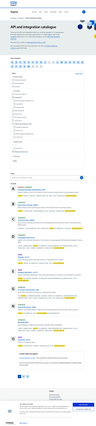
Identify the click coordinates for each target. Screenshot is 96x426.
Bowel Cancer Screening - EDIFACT (28, 205)
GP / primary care (59, 228)
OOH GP (28, 247)
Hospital (20, 195)
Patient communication (53, 313)
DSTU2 (54, 195)
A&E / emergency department (30, 278)
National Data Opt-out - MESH (27, 307)
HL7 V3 (50, 263)
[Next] (27, 376)
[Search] (81, 177)
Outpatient (44, 295)
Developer (21, 18)
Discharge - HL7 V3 (23, 257)
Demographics (40, 247)
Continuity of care (40, 195)
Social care (32, 195)
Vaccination (21, 228)
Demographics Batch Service (26, 237)
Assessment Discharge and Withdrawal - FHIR (31, 190)
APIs (49, 34)
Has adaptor (68, 228)
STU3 (54, 297)
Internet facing (61, 195)
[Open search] (84, 12)
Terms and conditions (54, 397)
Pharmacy (33, 247)
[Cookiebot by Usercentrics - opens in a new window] (9, 423)
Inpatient (26, 195)
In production (28, 187)
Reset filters (79, 73)
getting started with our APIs (36, 42)
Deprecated (21, 187)
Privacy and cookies (54, 394)
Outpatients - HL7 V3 (24, 340)
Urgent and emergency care (55, 245)
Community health (27, 245)
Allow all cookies (83, 404)
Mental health (21, 247)
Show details (23, 423)
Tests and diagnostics (30, 228)
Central (20, 245)
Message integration (71, 195)
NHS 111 (75, 245)
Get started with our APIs (27, 358)
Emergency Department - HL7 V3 (27, 272)
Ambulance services (68, 245)
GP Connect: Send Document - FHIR (28, 290)
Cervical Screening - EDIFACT (26, 220)
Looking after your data (55, 399)
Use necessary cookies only (83, 409)
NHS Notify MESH (23, 322)
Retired (20, 254)
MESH (51, 195)
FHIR (47, 195)
